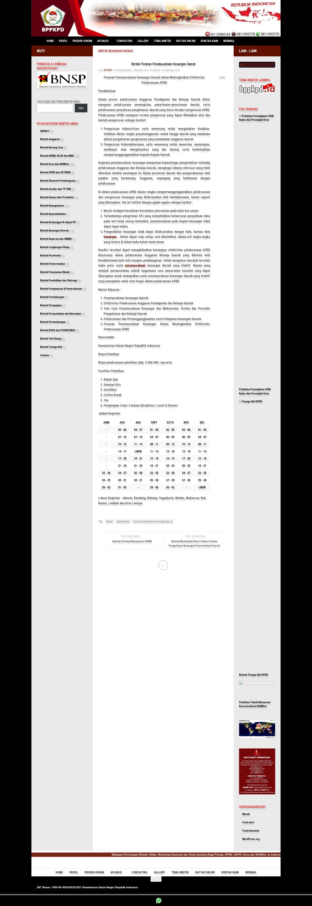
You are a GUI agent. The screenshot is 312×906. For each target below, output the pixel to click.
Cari (81, 108)
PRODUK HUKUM (82, 41)
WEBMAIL (229, 41)
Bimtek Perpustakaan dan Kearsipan (60, 313)
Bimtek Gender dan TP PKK (55, 189)
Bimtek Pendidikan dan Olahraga (58, 280)
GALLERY (143, 41)
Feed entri (248, 822)
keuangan (110, 236)
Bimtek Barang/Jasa (51, 147)
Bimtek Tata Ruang (50, 338)
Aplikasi (44, 130)
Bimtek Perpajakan (51, 305)
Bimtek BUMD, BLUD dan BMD (57, 155)
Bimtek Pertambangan (53, 322)
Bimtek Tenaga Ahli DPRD (253, 674)
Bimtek (109, 521)
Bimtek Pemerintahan (52, 263)
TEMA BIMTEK (162, 41)
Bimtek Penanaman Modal (55, 272)
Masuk (246, 814)
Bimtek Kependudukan (53, 214)
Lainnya (44, 355)
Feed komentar (251, 830)
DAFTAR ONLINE (186, 41)
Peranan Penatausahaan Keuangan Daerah (152, 521)
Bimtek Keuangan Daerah (115, 51)
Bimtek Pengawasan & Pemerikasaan (61, 288)
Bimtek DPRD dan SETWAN (55, 172)
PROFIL (63, 41)
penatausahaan (135, 265)
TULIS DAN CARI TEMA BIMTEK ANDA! (58, 101)
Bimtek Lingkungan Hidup (54, 247)
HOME (50, 41)
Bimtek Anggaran (50, 139)
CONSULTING (125, 41)
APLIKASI (103, 41)
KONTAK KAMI (209, 41)
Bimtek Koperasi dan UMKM (56, 238)
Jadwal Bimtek (123, 521)
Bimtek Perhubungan (52, 297)
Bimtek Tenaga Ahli (51, 346)
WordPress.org (251, 839)
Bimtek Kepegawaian (52, 205)
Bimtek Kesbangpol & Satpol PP (58, 222)
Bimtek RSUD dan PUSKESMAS (57, 330)
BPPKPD (108, 70)
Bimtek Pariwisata (50, 255)
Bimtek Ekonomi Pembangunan (58, 180)
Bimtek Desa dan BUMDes (54, 164)
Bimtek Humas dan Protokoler (57, 197)
